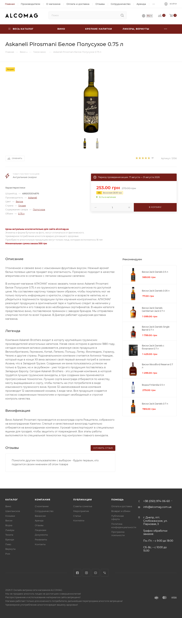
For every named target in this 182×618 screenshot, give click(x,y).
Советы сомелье (82, 506)
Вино (8, 506)
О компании (42, 506)
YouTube (95, 573)
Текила (9, 534)
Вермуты (10, 549)
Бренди (9, 539)
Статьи (77, 516)
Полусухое (39, 209)
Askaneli (32, 197)
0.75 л (21, 213)
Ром (7, 553)
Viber (104, 573)
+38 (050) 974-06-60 (156, 501)
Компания (42, 499)
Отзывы (39, 525)
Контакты (40, 544)
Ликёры (9, 530)
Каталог (11, 499)
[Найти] (122, 15)
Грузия (22, 205)
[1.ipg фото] (91, 100)
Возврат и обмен (120, 511)
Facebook (77, 573)
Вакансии (40, 516)
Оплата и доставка (121, 506)
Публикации (82, 499)
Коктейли (78, 520)
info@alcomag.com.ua (157, 507)
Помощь (117, 499)
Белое (19, 201)
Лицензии (40, 530)
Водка (8, 525)
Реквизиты (41, 539)
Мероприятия (81, 511)
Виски (8, 520)
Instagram (86, 573)
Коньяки (10, 516)
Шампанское (12, 511)
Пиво (8, 544)
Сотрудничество (44, 511)
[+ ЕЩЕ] (166, 29)
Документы (41, 534)
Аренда (39, 520)
